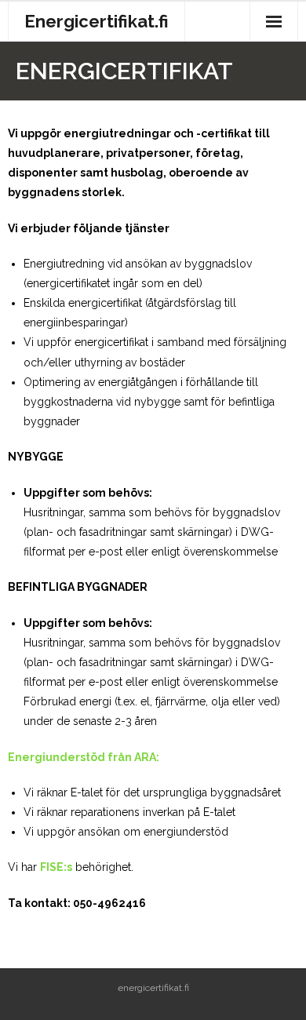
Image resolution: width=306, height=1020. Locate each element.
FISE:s (56, 867)
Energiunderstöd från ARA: (83, 757)
